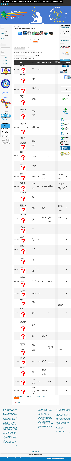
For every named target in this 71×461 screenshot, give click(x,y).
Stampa (17, 401)
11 (30, 396)
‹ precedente (19, 396)
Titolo (21, 62)
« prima (15, 396)
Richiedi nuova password (64, 40)
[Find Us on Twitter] (66, 72)
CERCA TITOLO (17, 54)
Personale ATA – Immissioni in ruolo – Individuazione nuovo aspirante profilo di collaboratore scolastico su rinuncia (45, 410)
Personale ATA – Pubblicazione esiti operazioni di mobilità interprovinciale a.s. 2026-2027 (45, 418)
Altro (16, 445)
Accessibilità (40, 449)
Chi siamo (7, 1)
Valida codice (30, 449)
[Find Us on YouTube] (64, 72)
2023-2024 (5, 57)
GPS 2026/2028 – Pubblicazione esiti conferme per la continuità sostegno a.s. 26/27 (45, 426)
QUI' (67, 99)
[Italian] (60, 48)
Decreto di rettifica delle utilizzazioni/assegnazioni (60, 430)
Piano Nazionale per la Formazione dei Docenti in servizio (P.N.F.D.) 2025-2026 (10, 410)
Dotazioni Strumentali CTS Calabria (25, 1)
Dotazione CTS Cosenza (57, 1)
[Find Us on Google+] (62, 72)
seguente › (39, 396)
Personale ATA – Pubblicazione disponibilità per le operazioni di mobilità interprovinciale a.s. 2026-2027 (45, 422)
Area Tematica (44, 62)
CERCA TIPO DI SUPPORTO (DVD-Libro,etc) (22, 47)
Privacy (33, 451)
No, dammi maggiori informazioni (57, 458)
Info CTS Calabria (37, 1)
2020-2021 (5, 62)
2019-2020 (5, 63)
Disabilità (50, 62)
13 (33, 396)
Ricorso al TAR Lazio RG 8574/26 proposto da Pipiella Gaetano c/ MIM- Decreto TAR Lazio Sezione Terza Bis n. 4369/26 (9, 433)
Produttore (39, 62)
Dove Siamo (13, 1)
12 (31, 396)
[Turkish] (68, 48)
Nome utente (62, 33)
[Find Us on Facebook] (61, 72)
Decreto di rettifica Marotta (60, 428)
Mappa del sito (3, 33)
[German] (66, 48)
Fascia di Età (56, 62)
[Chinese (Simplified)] (62, 48)
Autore (33, 62)
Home (3, 1)
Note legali (37, 451)
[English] (63, 48)
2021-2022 (5, 60)
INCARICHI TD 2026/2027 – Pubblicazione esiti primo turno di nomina (44, 414)
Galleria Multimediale (46, 1)
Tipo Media (18, 62)
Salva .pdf (18, 402)
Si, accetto (49, 458)
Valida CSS (36, 449)
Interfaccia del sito (64, 27)
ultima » (43, 396)
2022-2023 (5, 59)
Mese (2, 43)
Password (62, 37)
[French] (65, 48)
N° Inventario (29, 62)
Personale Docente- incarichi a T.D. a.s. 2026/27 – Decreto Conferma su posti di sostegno (63, 419)
